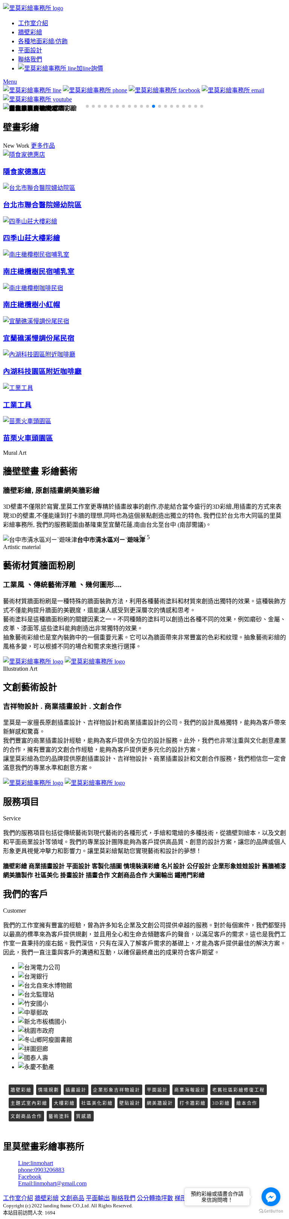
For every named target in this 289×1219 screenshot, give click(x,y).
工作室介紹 (33, 23)
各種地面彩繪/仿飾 (43, 41)
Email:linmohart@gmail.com (52, 1183)
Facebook (29, 1176)
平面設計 (30, 50)
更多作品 (43, 145)
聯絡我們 (30, 59)
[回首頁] (33, 8)
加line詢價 (89, 68)
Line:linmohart (35, 1163)
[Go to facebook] (271, 1196)
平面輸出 (98, 1198)
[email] (233, 90)
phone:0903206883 (41, 1170)
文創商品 (72, 1198)
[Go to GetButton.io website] (271, 1211)
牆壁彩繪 (30, 32)
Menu (10, 81)
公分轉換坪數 (155, 1198)
